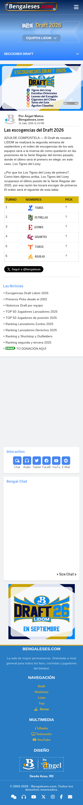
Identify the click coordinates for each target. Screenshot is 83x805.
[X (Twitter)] (43, 797)
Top (41, 703)
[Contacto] (66, 460)
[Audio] (24, 797)
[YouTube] (56, 460)
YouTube (43, 739)
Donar (44, 709)
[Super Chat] (17, 460)
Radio (43, 728)
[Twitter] (37, 460)
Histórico (41, 692)
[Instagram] (53, 797)
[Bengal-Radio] (27, 460)
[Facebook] (46, 460)
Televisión (43, 734)
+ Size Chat (65, 574)
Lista (41, 697)
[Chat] (13, 797)
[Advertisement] (41, 401)
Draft (41, 686)
